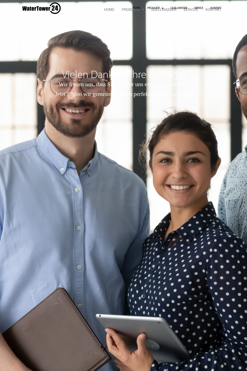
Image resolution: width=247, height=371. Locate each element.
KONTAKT (215, 8)
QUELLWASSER (179, 8)
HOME (136, 8)
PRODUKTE (153, 8)
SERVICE (198, 8)
